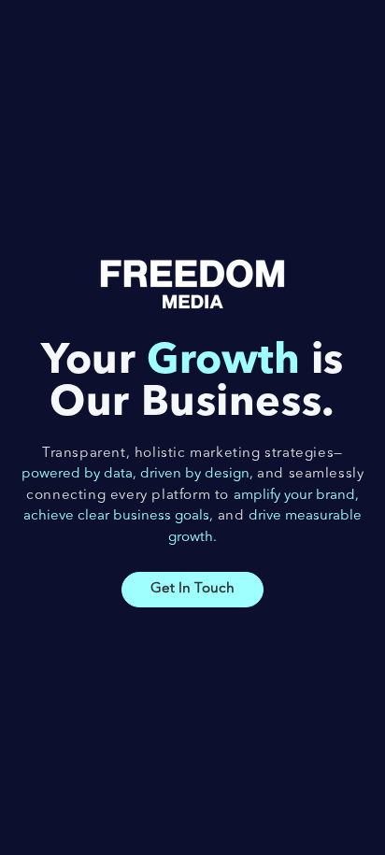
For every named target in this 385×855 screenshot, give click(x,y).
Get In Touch (192, 589)
